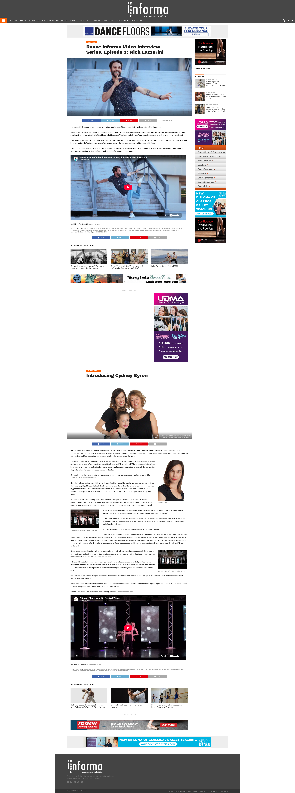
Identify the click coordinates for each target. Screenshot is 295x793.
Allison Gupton (116, 228)
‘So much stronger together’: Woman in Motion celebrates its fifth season (87, 267)
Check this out (130, 228)
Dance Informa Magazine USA (179, 791)
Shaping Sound (85, 232)
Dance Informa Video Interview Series (159, 228)
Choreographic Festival (128, 669)
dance (139, 228)
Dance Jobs (203, 186)
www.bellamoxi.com (102, 557)
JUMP (137, 230)
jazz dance (129, 230)
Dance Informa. (93, 224)
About (195, 791)
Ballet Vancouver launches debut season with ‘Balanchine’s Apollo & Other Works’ (88, 706)
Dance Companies (206, 182)
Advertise (95, 20)
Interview (104, 230)
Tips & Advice (47, 20)
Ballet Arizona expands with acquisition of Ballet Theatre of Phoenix (168, 706)
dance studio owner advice (164, 669)
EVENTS (23, 20)
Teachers (202, 173)
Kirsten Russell (168, 230)
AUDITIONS (13, 20)
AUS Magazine (122, 20)
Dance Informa (94, 664)
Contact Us (83, 20)
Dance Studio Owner (65, 20)
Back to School (205, 160)
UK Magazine (136, 20)
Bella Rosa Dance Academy (95, 669)
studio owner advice (118, 671)
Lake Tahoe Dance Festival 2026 (164, 266)
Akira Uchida (89, 228)
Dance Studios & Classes (209, 156)
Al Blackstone (102, 228)
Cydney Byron (145, 669)
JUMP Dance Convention (150, 230)
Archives (214, 791)
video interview (100, 232)
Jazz (122, 230)
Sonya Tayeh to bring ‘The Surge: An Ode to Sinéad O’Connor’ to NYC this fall (128, 267)
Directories (108, 20)
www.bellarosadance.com (123, 591)
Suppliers (202, 165)
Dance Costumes (206, 169)
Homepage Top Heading (90, 230)
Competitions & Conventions (211, 152)
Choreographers (205, 177)
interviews (114, 230)
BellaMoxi (112, 669)
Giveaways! (34, 20)
